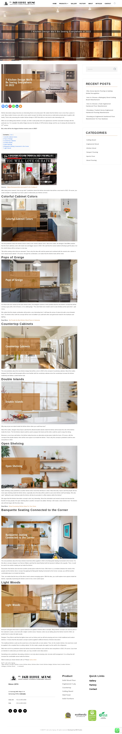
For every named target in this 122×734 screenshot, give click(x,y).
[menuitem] (23, 3)
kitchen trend (56, 664)
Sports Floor (90, 156)
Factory (82, 3)
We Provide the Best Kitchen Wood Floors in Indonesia (24, 320)
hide (11, 134)
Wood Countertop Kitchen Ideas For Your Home (22, 506)
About (90, 3)
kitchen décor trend (37, 664)
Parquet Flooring (92, 152)
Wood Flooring (91, 160)
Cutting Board (91, 140)
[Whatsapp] (13, 106)
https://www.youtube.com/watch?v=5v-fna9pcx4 (22, 187)
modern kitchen (65, 664)
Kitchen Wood (11, 666)
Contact (108, 3)
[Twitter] (6, 106)
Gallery (74, 3)
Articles (99, 3)
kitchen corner (19, 664)
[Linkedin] (17, 106)
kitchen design (48, 664)
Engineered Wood (92, 144)
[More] (20, 106)
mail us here (32, 659)
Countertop (66, 687)
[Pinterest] (10, 106)
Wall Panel (66, 695)
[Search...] (115, 69)
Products (63, 3)
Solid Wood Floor (69, 680)
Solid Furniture (68, 698)
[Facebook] (3, 106)
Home (55, 3)
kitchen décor (27, 664)
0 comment (20, 666)
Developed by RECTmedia (75, 730)
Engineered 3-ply (69, 684)
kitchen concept (9, 664)
